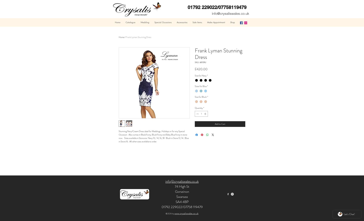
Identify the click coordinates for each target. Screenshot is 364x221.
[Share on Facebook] (196, 135)
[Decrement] (197, 114)
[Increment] (205, 114)
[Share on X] (213, 135)
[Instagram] (245, 22)
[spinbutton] (201, 114)
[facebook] (228, 194)
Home (121, 37)
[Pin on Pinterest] (202, 135)
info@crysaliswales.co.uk (230, 13)
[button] (130, 22)
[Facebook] (241, 22)
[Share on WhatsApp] (207, 135)
